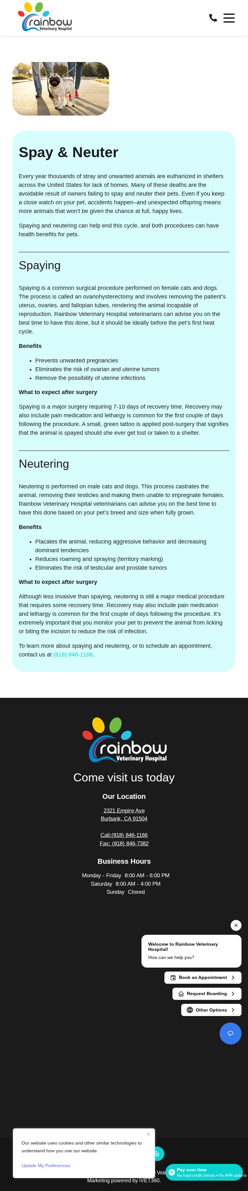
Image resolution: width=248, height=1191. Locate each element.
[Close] (148, 1134)
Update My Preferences (46, 1165)
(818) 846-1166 (73, 654)
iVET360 (149, 1180)
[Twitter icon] (157, 1153)
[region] (84, 1153)
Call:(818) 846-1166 (124, 835)
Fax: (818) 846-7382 (124, 843)
